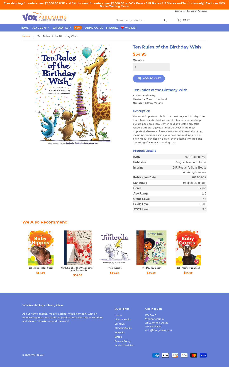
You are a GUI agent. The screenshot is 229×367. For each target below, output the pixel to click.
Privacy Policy (122, 341)
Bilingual (119, 323)
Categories (61, 27)
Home (25, 27)
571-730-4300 (153, 326)
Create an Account (197, 11)
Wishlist (130, 27)
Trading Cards (92, 27)
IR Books (112, 27)
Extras (118, 336)
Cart (186, 20)
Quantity (138, 60)
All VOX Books (123, 328)
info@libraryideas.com (158, 330)
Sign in (178, 11)
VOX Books (39, 27)
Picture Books (122, 319)
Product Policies (124, 345)
